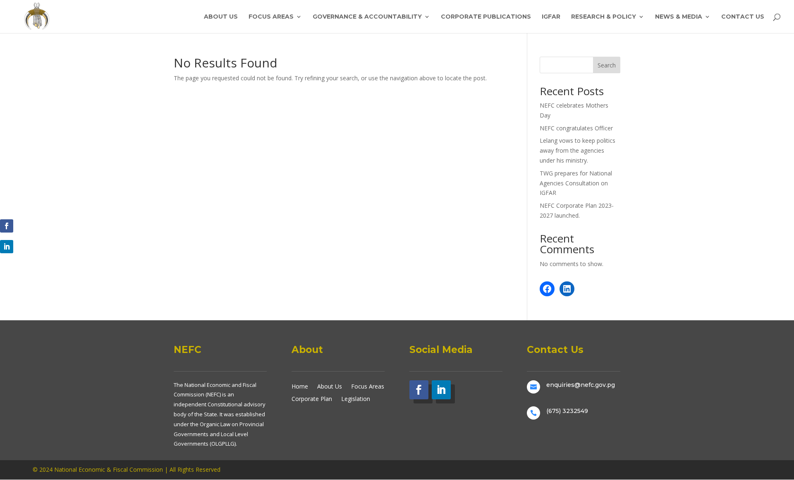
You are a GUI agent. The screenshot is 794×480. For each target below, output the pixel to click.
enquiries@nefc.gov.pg (580, 385)
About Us (221, 17)
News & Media (678, 17)
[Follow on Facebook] (6, 226)
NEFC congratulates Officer (576, 128)
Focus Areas (271, 17)
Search (607, 65)
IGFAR (551, 17)
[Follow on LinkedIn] (6, 246)
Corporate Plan (312, 398)
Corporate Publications (486, 17)
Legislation (355, 398)
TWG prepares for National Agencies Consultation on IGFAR (576, 183)
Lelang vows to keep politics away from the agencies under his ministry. (577, 150)
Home (300, 385)
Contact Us (742, 17)
